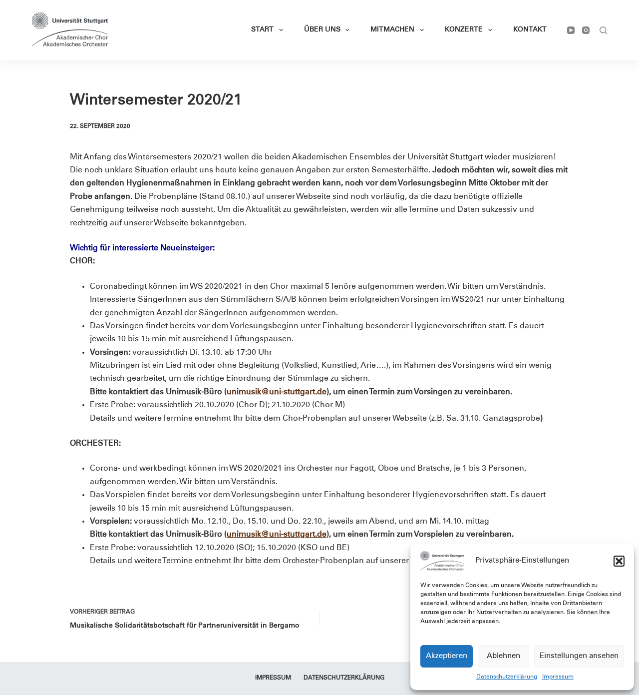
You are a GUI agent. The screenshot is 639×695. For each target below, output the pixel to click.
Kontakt (530, 29)
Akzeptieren (446, 656)
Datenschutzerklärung (506, 677)
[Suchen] (603, 30)
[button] (619, 561)
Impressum (558, 677)
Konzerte (464, 29)
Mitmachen (392, 29)
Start (262, 29)
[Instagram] (586, 30)
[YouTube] (571, 30)
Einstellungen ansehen (579, 656)
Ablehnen (503, 656)
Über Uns (322, 29)
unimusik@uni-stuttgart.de (276, 392)
